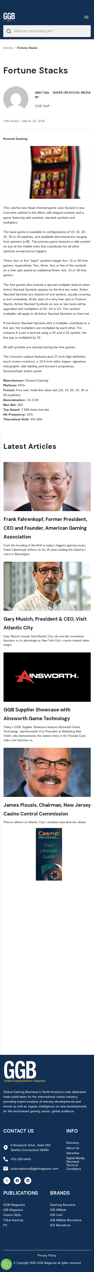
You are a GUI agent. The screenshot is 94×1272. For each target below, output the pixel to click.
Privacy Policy (47, 1255)
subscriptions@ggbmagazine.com (34, 1168)
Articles (8, 48)
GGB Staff (42, 106)
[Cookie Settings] (6, 1264)
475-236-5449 (21, 1159)
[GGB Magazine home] (9, 17)
